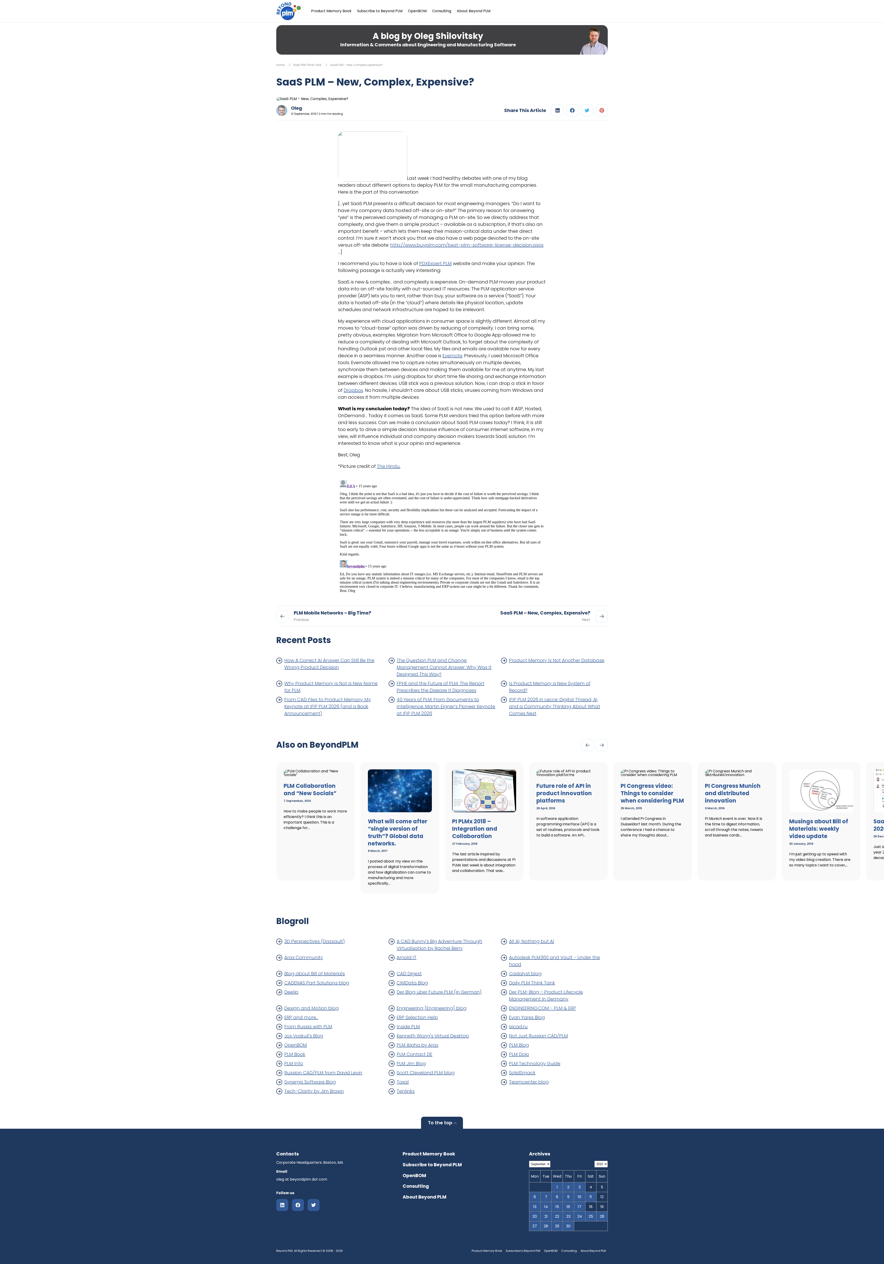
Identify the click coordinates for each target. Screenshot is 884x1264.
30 (568, 1226)
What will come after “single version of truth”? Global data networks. (397, 832)
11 (591, 1196)
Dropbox (353, 390)
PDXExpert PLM (435, 263)
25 (591, 1216)
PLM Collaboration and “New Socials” (310, 789)
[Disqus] (442, 535)
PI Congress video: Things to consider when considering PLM (652, 793)
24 (579, 1216)
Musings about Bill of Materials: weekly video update (818, 829)
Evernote (452, 355)
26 (602, 1216)
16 (568, 1206)
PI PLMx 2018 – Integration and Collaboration (474, 829)
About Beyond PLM (473, 11)
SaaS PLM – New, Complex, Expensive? (356, 65)
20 (534, 1216)
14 (546, 1206)
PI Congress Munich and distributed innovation (733, 793)
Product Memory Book (331, 11)
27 (534, 1226)
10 (579, 1196)
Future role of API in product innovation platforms (564, 793)
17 (579, 1206)
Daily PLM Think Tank (307, 65)
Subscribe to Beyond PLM (379, 11)
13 (534, 1206)
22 (557, 1216)
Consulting (441, 11)
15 (557, 1206)
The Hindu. (388, 466)
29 (557, 1226)
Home (280, 65)
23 (568, 1216)
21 (546, 1216)
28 (546, 1226)
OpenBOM (417, 11)
